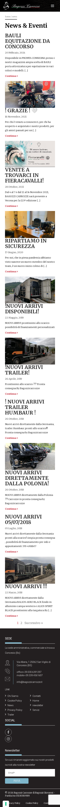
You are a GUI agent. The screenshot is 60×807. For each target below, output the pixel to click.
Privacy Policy (15, 710)
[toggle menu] (52, 6)
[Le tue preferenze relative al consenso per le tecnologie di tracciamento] (6, 804)
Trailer (11, 714)
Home (7, 16)
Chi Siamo (13, 696)
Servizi (35, 710)
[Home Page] (21, 6)
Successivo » (33, 623)
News (11, 705)
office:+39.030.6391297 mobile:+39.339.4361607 (30, 674)
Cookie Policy (15, 700)
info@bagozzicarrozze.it (29, 682)
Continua (11, 76)
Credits (47, 803)
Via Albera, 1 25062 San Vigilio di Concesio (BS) (33, 664)
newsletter (37, 705)
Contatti (36, 696)
